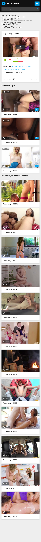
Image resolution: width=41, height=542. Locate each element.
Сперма (22, 69)
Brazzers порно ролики (9, 24)
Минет (17, 69)
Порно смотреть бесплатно (11, 22)
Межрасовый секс (17, 66)
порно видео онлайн (8, 15)
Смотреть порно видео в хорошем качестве (17, 21)
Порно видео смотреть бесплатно (13, 17)
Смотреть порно (7, 26)
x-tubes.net (13, 3)
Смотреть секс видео (8, 23)
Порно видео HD (7, 19)
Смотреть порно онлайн (10, 18)
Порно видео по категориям (11, 27)
